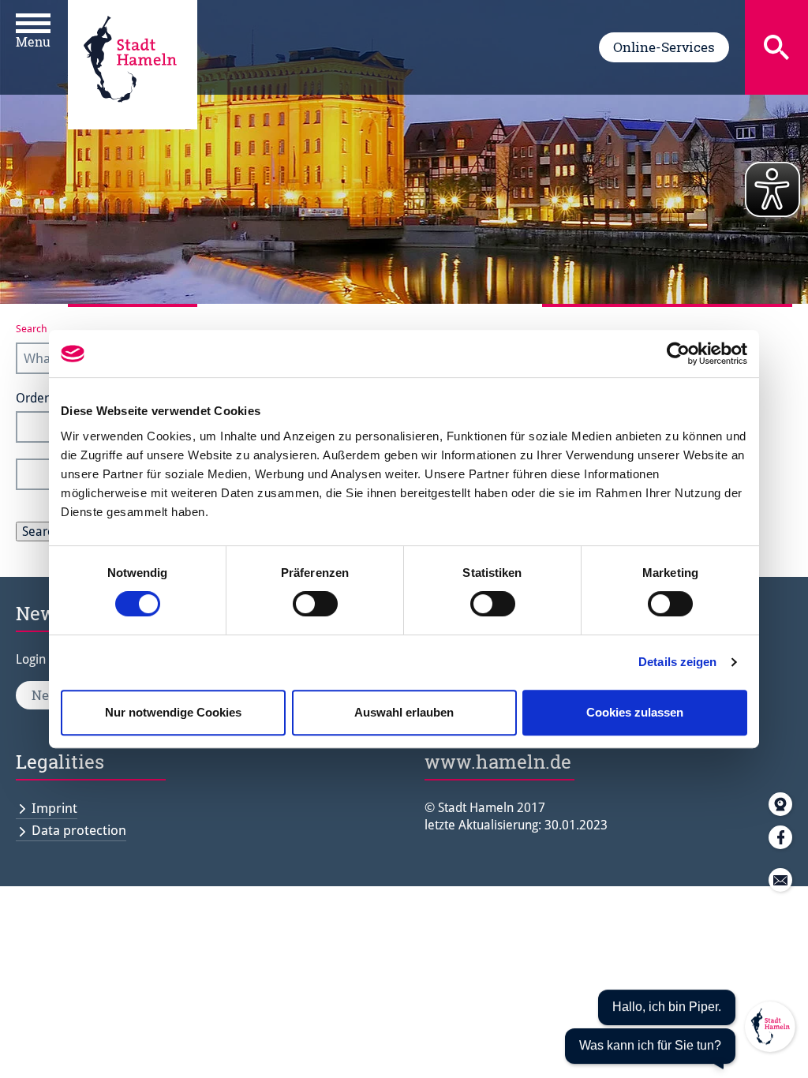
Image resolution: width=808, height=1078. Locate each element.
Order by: (42, 398)
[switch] (315, 603)
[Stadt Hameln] (130, 114)
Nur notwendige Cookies (173, 712)
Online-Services (664, 47)
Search (31, 329)
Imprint (54, 808)
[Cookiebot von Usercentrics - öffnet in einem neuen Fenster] (678, 353)
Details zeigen (677, 661)
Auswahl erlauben (404, 712)
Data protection (79, 830)
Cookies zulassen (634, 712)
